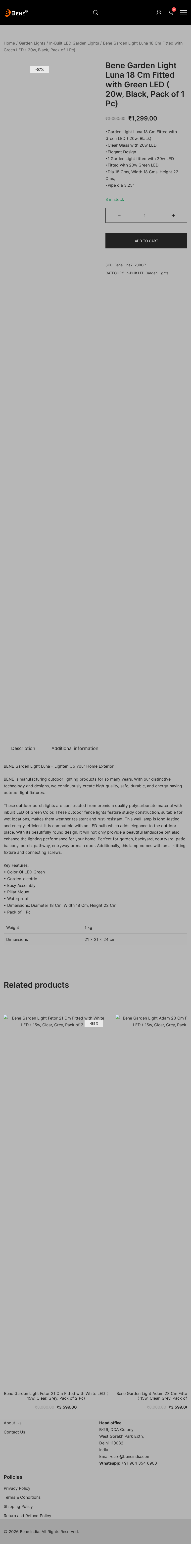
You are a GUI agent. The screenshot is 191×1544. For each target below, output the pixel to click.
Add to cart (146, 241)
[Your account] (159, 12)
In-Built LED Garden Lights (74, 43)
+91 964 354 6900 (139, 1463)
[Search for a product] (95, 12)
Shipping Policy (18, 1506)
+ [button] (173, 215)
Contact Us (14, 1432)
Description (23, 748)
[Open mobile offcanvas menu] (183, 12)
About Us (12, 1422)
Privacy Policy (17, 1488)
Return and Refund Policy (27, 1515)
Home (9, 43)
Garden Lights (32, 43)
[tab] (23, 748)
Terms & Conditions (22, 1497)
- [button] (119, 215)
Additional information (74, 748)
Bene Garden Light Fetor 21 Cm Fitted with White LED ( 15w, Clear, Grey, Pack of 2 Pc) (56, 1396)
